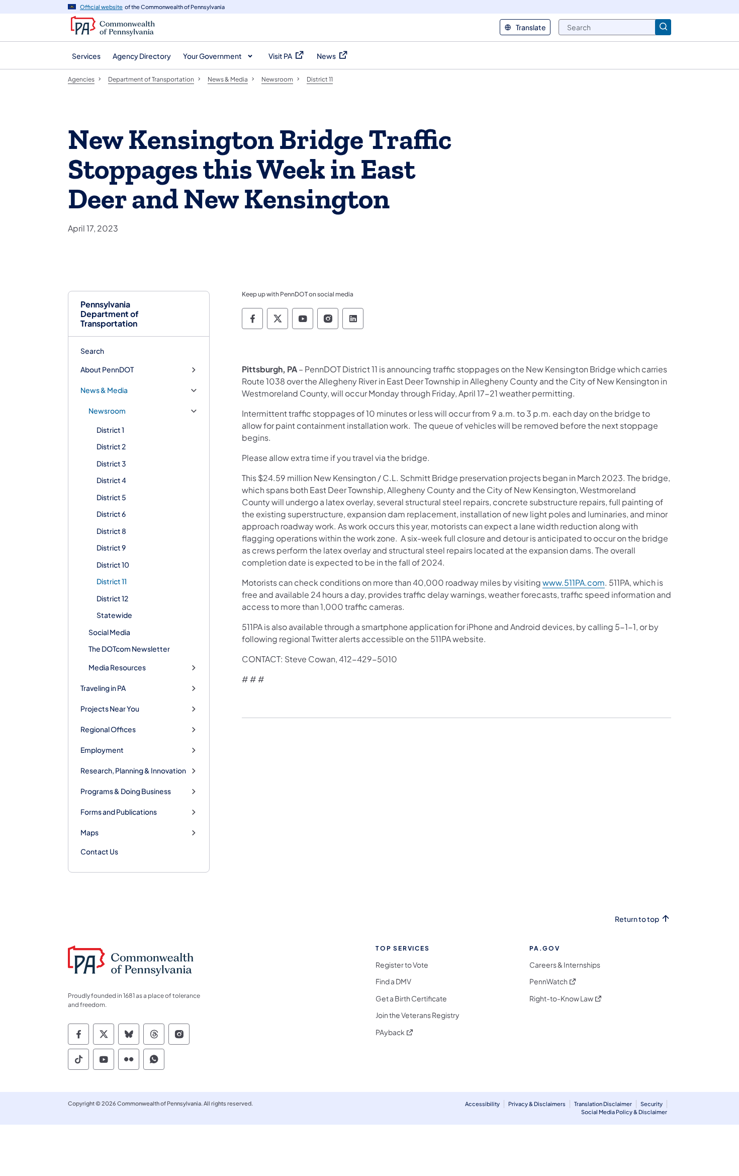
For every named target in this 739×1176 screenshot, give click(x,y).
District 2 (111, 446)
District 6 (111, 513)
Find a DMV (393, 981)
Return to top (637, 919)
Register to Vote (402, 965)
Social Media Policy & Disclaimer (624, 1112)
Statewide (114, 614)
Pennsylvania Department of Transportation (109, 314)
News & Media (104, 390)
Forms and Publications (118, 812)
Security (651, 1104)
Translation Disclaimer (603, 1104)
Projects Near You (109, 708)
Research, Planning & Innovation (133, 770)
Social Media (109, 632)
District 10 (113, 564)
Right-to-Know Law (561, 998)
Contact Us (99, 851)
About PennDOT (107, 369)
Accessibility (482, 1104)
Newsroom (107, 411)
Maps (89, 832)
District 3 (111, 463)
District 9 (111, 547)
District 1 (110, 429)
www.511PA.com (573, 582)
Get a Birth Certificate (411, 998)
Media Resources (117, 667)
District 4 (111, 480)
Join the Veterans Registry (417, 1015)
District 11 (112, 581)
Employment (102, 750)
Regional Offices (108, 729)
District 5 (111, 497)
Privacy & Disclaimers (537, 1104)
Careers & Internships (564, 965)
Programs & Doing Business (125, 791)
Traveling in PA (103, 688)
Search (92, 350)
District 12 (112, 598)
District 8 (111, 530)
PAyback (390, 1032)
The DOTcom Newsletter (129, 648)
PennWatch (548, 981)
